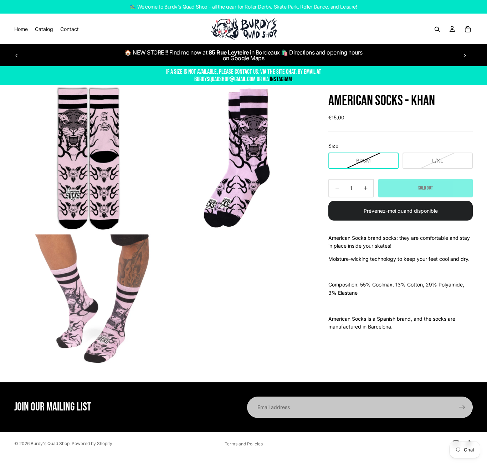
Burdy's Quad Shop (50, 443)
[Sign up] (462, 407)
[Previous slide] (17, 55)
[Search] (437, 29)
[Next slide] (465, 55)
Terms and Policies (244, 443)
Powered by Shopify (92, 443)
